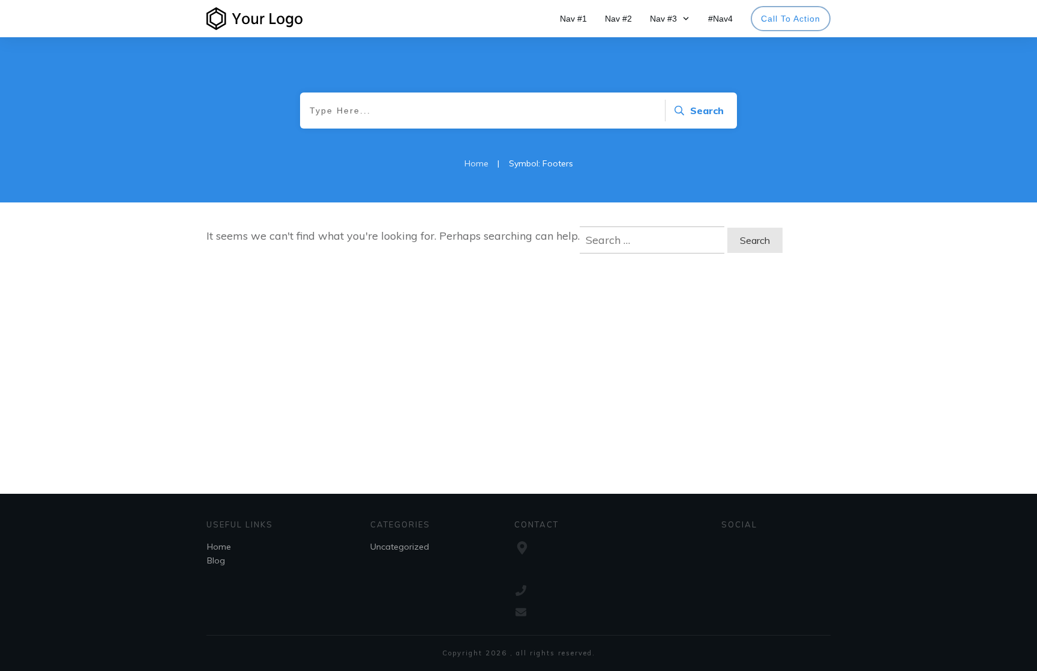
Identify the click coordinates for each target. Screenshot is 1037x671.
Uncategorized (399, 546)
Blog (216, 560)
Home (219, 546)
